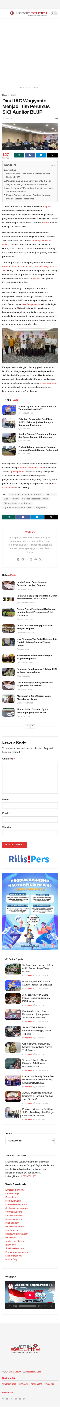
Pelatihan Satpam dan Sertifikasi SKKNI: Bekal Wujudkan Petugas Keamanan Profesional (28, 183)
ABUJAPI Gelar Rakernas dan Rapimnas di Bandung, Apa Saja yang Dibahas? (37, 1095)
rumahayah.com (13, 1219)
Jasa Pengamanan (31, 304)
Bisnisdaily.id (11, 1197)
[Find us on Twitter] (11, 1399)
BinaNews (10, 1244)
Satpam (47, 206)
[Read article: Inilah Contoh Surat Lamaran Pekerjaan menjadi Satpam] (8, 585)
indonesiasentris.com (16, 1204)
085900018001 (30, 1176)
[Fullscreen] (50, 1305)
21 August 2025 (25, 689)
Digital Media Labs (33, 1372)
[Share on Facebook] (30, 155)
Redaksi (30, 532)
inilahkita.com (12, 1222)
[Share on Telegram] (41, 155)
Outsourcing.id (12, 1193)
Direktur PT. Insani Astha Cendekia (27, 494)
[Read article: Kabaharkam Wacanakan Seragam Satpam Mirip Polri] (8, 658)
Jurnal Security (15, 1372)
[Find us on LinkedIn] (20, 1399)
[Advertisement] (30, 4)
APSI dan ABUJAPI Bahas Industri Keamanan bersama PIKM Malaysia (36, 997)
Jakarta (45, 222)
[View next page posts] (32, 726)
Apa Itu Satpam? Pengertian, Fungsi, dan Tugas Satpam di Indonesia (29, 190)
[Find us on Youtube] (7, 1399)
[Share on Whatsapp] (19, 155)
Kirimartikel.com (13, 1255)
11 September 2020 (26, 603)
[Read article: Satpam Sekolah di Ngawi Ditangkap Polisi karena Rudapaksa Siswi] (13, 1063)
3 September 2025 (26, 619)
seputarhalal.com (14, 1215)
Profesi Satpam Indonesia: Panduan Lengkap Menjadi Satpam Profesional (28, 197)
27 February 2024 (26, 633)
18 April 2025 (24, 676)
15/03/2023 (7, 119)
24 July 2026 (40, 1005)
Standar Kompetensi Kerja (31, 467)
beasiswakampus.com (16, 1233)
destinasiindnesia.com (16, 1208)
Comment (8, 758)
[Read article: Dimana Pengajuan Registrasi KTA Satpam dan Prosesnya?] (8, 685)
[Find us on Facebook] (3, 1399)
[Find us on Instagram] (16, 1399)
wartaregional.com (14, 1241)
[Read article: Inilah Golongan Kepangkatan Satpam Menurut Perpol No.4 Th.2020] (8, 598)
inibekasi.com (12, 1230)
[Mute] (45, 1305)
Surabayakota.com (14, 1248)
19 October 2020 (25, 703)
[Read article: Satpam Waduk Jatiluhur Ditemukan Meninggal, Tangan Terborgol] (13, 1031)
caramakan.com (13, 1211)
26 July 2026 (40, 1087)
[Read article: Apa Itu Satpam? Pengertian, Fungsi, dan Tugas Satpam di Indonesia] (9, 438)
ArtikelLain (11, 170)
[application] (30, 1295)
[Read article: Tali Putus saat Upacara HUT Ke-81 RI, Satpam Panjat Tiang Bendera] (13, 969)
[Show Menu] (3, 13)
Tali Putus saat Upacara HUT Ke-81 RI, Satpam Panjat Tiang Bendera (38, 968)
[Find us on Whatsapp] (24, 1399)
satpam (15, 499)
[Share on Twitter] (52, 155)
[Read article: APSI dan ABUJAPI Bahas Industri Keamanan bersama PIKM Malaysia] (13, 998)
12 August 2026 (41, 1021)
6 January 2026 (25, 589)
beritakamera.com (14, 1226)
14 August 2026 (26, 413)
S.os (6, 499)
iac (48, 494)
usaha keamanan (48, 383)
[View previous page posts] (27, 726)
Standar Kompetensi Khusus (18, 503)
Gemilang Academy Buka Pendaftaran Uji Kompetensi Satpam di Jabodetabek (35, 1014)
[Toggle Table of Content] (51, 165)
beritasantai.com (13, 1237)
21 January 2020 (25, 663)
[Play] (9, 1305)
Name (6, 799)
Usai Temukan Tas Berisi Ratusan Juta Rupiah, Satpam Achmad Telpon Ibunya (37, 642)
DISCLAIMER (36, 1384)
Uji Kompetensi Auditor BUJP (18, 508)
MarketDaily (11, 1259)
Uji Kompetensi (17, 471)
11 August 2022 (25, 716)
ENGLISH (50, 1384)
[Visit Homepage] (28, 13)
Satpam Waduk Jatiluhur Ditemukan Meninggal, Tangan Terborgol (36, 1030)
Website (6, 827)
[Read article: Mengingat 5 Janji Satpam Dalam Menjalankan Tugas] (8, 698)
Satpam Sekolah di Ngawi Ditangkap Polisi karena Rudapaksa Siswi (34, 1063)
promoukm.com (13, 1200)
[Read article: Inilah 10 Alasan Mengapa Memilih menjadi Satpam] (8, 628)
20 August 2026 (41, 975)
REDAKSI (23, 1384)
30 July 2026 (25, 429)
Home (4, 95)
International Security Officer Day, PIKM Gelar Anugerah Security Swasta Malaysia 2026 (38, 1079)
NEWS (13, 95)
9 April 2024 (23, 649)
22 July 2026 (25, 441)
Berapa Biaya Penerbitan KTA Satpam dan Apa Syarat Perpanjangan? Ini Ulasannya (36, 612)
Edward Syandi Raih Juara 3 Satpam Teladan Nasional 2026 (28, 175)
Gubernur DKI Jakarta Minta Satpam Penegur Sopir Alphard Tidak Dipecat (37, 1046)
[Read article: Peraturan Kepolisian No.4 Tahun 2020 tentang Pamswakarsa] (8, 672)
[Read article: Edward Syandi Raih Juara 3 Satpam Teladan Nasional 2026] (9, 410)
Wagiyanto (41, 508)
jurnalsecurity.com (14, 1189)
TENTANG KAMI (9, 1384)
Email (6, 813)
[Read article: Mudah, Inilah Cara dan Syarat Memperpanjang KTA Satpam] (8, 712)
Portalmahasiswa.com (16, 1252)
